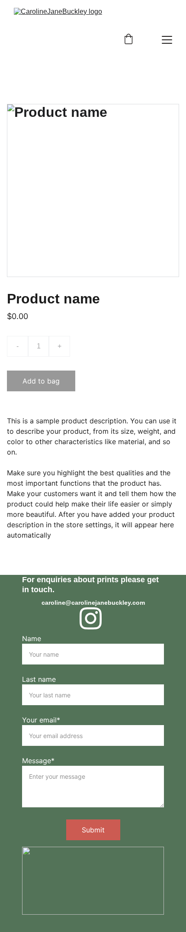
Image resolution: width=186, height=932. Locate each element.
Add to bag (41, 381)
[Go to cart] (128, 39)
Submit (93, 830)
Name (31, 638)
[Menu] (167, 40)
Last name (39, 679)
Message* (38, 760)
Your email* (41, 720)
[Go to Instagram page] (91, 618)
